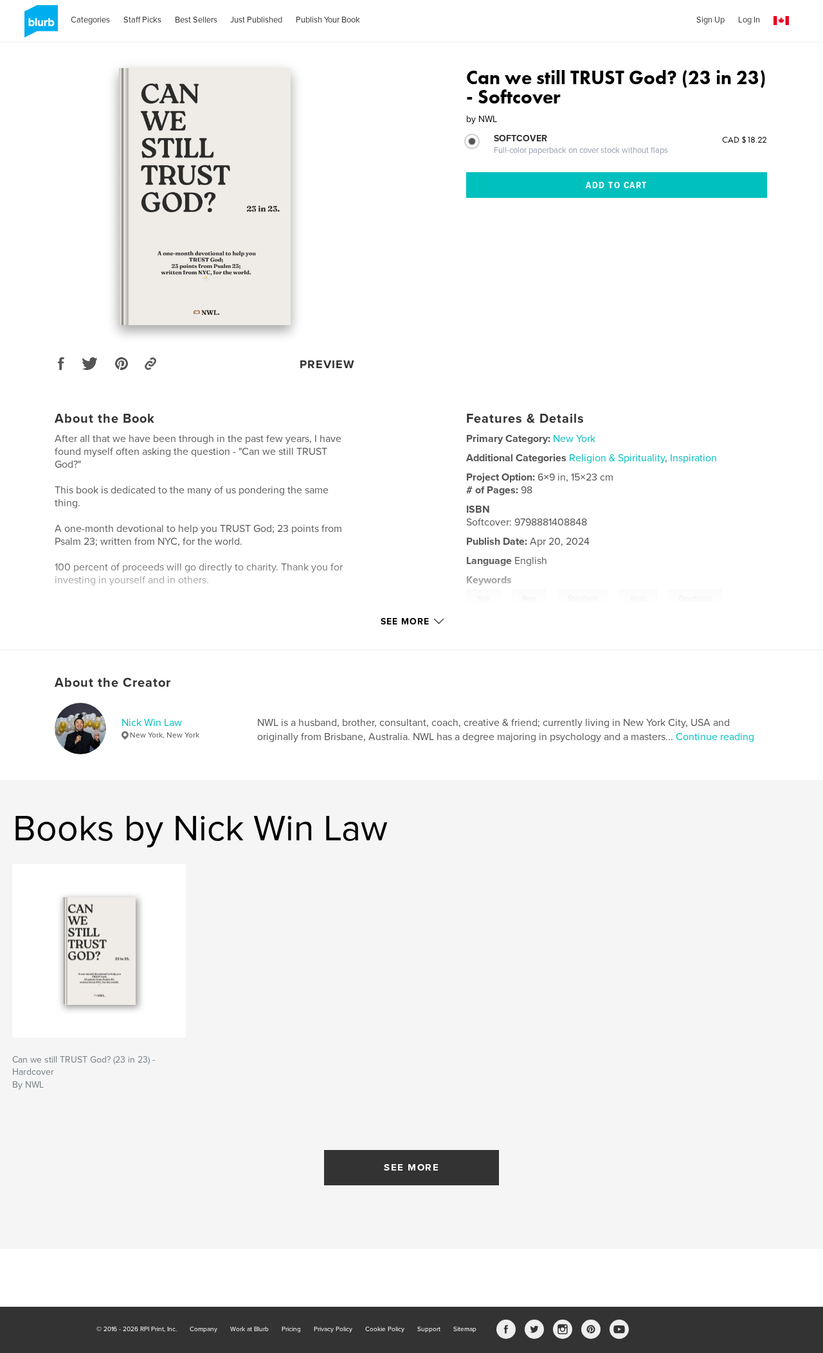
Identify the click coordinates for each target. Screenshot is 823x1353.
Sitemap (464, 1329)
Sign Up (710, 20)
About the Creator (113, 683)
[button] (781, 21)
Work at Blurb (249, 1329)
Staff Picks (142, 20)
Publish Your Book (328, 20)
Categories (90, 20)
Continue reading (715, 736)
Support (428, 1329)
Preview (327, 364)
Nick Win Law (152, 722)
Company (203, 1329)
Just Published (256, 20)
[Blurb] (39, 26)
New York (574, 438)
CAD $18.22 (744, 139)
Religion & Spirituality (617, 458)
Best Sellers (196, 20)
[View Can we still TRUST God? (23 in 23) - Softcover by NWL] (205, 196)
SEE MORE (411, 1167)
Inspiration (693, 458)
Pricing (291, 1329)
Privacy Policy (333, 1329)
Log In (749, 20)
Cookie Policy (384, 1329)
